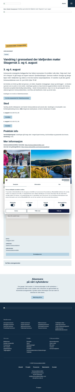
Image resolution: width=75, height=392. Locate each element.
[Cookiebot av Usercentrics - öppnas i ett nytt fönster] (63, 180)
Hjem (5, 9)
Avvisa (16, 210)
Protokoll (29, 348)
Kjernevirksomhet (54, 341)
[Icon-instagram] (42, 382)
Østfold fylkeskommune (61, 329)
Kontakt (54, 367)
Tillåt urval (37, 210)
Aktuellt (20, 367)
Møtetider (29, 346)
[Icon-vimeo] (39, 382)
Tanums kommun (42, 328)
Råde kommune (42, 322)
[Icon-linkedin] (36, 382)
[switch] (29, 205)
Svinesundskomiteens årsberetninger (36, 350)
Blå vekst (52, 345)
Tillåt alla (59, 210)
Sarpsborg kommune (43, 324)
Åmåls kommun (59, 328)
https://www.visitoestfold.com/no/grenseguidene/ (35, 147)
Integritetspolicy (8, 348)
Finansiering (7, 345)
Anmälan (7, 117)
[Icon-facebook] (32, 382)
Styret (28, 343)
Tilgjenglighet (7, 350)
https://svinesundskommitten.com (34, 145)
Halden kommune (25, 322)
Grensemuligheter (54, 348)
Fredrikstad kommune (9, 328)
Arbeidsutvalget (31, 345)
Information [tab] (37, 184)
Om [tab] (59, 184)
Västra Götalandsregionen (62, 326)
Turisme (52, 346)
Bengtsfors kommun (9, 324)
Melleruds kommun (26, 326)
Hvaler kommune (25, 324)
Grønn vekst (53, 343)
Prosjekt (28, 367)
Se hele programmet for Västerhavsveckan (17, 98)
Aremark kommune (8, 322)
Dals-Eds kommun (8, 326)
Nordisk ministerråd (9, 343)
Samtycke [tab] (15, 184)
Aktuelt (8, 9)
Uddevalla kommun (60, 324)
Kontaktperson (37, 254)
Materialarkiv (45, 367)
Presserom (36, 367)
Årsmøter (29, 341)
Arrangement (14, 9)
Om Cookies (7, 346)
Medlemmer (7, 341)
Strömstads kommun (43, 326)
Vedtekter (29, 352)
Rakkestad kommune (26, 328)
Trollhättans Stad (59, 322)
